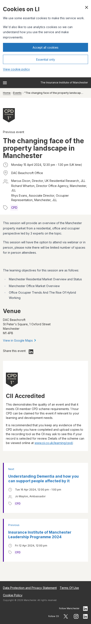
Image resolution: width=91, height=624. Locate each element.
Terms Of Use (69, 588)
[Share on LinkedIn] (31, 352)
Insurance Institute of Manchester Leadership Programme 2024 (39, 534)
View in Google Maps (18, 340)
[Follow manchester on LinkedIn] (85, 608)
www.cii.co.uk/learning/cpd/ (53, 443)
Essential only (45, 59)
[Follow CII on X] (65, 616)
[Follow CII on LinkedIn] (85, 616)
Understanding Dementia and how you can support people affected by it (43, 478)
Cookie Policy (12, 595)
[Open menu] (5, 82)
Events (17, 92)
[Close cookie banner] (86, 7)
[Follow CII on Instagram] (76, 616)
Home (7, 92)
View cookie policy (16, 69)
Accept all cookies (45, 47)
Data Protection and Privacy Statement (30, 588)
